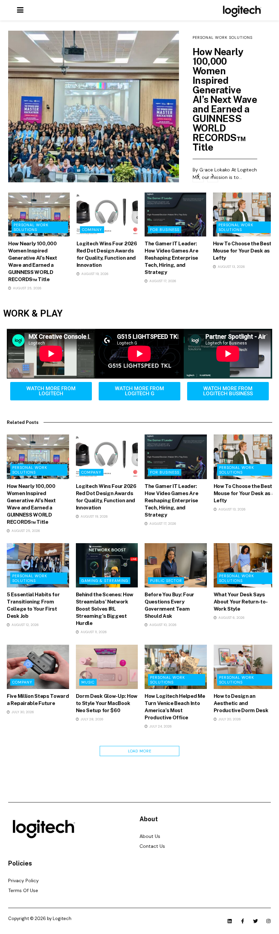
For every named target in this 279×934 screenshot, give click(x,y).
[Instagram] (268, 921)
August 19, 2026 (94, 274)
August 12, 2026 (25, 625)
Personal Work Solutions (222, 37)
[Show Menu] (20, 10)
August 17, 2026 (162, 281)
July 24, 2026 (160, 726)
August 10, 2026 (162, 625)
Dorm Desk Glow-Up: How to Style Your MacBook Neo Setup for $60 (106, 703)
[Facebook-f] (242, 921)
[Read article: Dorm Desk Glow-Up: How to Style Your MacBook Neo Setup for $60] (107, 667)
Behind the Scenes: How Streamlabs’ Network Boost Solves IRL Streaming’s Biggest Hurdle (104, 609)
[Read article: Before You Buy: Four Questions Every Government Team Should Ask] (176, 565)
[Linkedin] (229, 921)
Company (92, 229)
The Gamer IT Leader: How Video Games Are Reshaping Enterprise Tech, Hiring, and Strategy (171, 258)
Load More (139, 751)
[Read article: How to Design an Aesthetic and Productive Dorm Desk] (245, 667)
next (212, 175)
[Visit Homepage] (241, 10)
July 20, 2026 (229, 719)
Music (88, 682)
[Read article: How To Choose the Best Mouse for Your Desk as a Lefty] (244, 214)
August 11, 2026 (93, 632)
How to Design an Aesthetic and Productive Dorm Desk (241, 703)
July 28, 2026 (91, 719)
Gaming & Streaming (104, 580)
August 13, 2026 (231, 266)
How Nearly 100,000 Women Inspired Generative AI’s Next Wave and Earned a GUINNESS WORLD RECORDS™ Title (225, 99)
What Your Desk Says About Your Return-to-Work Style (241, 602)
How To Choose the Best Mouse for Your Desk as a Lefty (243, 251)
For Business (164, 229)
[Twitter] (255, 921)
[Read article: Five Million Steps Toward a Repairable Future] (38, 667)
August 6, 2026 (231, 617)
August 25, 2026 (27, 288)
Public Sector (166, 580)
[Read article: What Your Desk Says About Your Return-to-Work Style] (245, 565)
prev (198, 175)
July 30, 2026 (22, 712)
